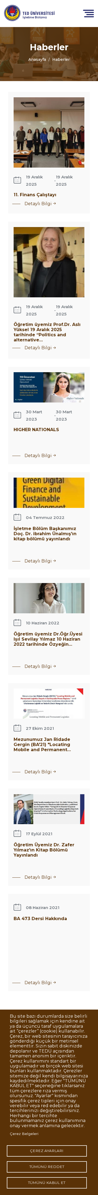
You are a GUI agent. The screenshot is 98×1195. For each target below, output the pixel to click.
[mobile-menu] (88, 13)
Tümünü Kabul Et (46, 1182)
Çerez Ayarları (46, 1151)
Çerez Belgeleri (24, 1133)
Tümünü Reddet (46, 1166)
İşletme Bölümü (35, 17)
